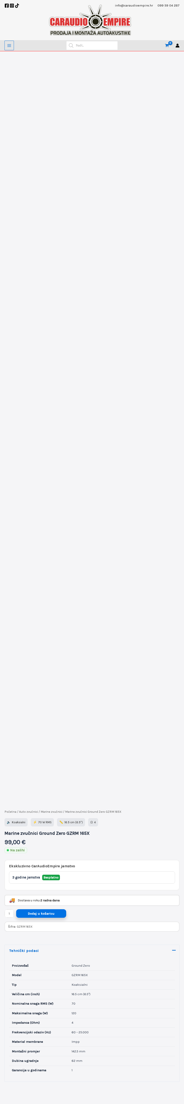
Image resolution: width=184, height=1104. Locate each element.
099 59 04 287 (169, 5)
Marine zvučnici (51, 811)
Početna (10, 811)
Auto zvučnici (28, 811)
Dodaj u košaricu (41, 914)
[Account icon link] (177, 46)
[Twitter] (17, 5)
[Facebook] (6, 5)
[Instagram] (12, 5)
